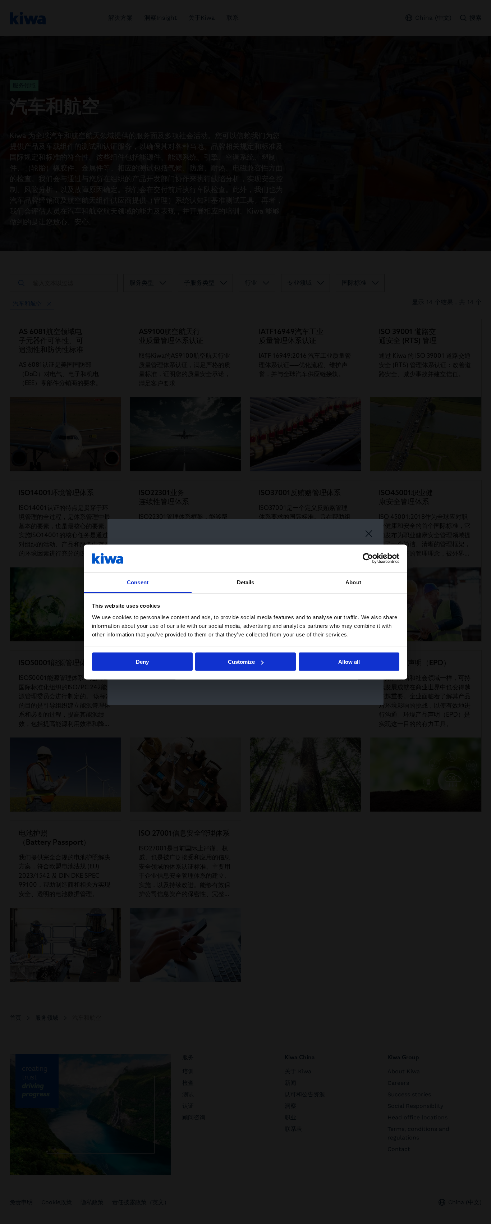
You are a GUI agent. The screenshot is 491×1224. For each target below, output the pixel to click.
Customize (241, 662)
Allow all (349, 662)
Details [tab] (245, 582)
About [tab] (353, 582)
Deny (142, 662)
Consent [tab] (137, 582)
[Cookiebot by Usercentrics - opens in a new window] (367, 558)
